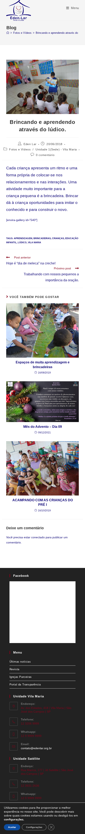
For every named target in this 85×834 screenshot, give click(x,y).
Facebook (21, 575)
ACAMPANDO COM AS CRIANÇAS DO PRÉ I (42, 502)
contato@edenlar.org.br (36, 748)
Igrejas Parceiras (20, 676)
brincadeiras (42, 238)
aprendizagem (23, 238)
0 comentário (45, 155)
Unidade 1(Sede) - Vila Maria (56, 149)
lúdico (22, 242)
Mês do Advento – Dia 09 (42, 426)
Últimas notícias (20, 661)
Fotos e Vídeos (20, 149)
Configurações (34, 827)
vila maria (34, 242)
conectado (38, 537)
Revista (14, 669)
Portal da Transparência (25, 684)
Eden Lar (30, 144)
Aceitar (12, 827)
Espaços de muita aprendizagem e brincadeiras (43, 365)
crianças (58, 238)
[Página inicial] (7, 32)
